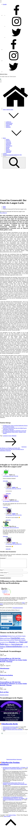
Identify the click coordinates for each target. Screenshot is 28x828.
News (6, 644)
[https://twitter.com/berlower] (16, 37)
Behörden (10, 636)
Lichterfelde (8, 143)
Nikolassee (8, 144)
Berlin (4, 138)
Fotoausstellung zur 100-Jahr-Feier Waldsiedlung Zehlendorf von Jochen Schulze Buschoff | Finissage (13, 683)
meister (14, 487)
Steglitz (7, 148)
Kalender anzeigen (4, 694)
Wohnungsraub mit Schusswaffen (10, 726)
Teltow (23, 602)
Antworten (5, 481)
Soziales (23, 646)
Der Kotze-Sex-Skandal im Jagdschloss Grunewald (14, 430)
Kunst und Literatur (20, 640)
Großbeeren (8, 121)
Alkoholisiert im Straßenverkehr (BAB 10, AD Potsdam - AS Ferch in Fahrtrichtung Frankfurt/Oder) (15, 783)
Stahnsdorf (8, 127)
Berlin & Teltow (3, 74)
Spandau (8, 147)
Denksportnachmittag (6, 675)
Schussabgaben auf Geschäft (9, 728)
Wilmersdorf (8, 151)
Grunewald (8, 142)
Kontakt (5, 4)
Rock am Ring (4, 692)
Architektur (3, 636)
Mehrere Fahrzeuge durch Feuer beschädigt (13, 729)
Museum (17, 642)
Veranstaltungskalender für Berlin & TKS (12, 154)
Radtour (9, 644)
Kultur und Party (10, 640)
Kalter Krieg (3, 640)
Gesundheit (22, 638)
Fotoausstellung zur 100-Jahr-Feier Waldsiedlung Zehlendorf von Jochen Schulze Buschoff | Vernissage (13, 660)
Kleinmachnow (9, 123)
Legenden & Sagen (7, 435)
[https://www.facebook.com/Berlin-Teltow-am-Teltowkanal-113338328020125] (16, 15)
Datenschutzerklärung (11, 759)
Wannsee (8, 149)
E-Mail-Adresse (4, 572)
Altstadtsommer (4, 668)
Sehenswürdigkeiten (14, 646)
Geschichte (15, 638)
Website (2, 575)
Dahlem (7, 139)
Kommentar (3, 558)
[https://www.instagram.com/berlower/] (16, 26)
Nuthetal (8, 125)
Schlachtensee (9, 145)
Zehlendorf (8, 152)
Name (2, 570)
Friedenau (8, 140)
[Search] (14, 162)
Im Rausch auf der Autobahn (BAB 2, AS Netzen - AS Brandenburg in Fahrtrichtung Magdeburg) (15, 768)
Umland (5, 153)
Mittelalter (14, 435)
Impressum (19, 759)
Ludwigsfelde (9, 124)
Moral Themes (7, 816)
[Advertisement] (14, 183)
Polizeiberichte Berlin (9, 724)
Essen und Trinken (17, 636)
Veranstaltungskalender (17, 607)
